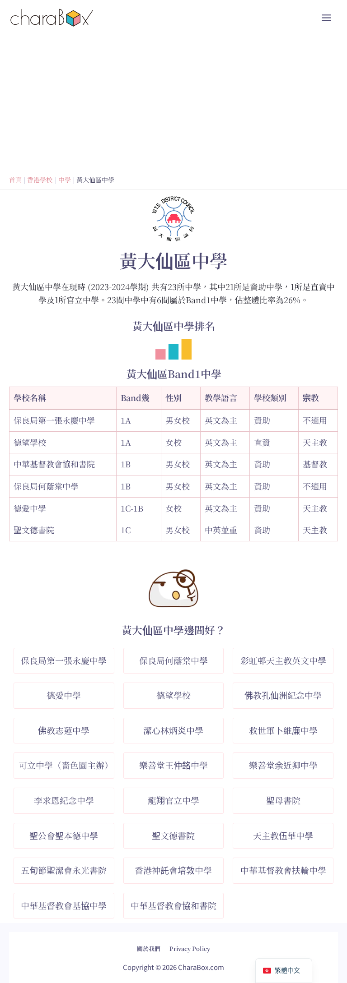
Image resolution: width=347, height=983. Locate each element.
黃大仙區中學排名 (173, 325)
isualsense (193, 941)
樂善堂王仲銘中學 (173, 765)
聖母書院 (283, 800)
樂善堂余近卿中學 (283, 765)
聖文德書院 (34, 529)
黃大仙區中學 (173, 260)
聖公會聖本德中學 (63, 835)
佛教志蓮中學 (63, 730)
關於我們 (148, 948)
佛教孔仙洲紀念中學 (283, 695)
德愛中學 (30, 508)
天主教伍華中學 (283, 835)
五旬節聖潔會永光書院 (64, 870)
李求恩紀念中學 (64, 800)
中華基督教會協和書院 (54, 464)
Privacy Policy (189, 948)
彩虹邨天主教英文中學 (283, 660)
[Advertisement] (173, 103)
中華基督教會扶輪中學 (283, 870)
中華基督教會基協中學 (64, 905)
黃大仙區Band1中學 (173, 373)
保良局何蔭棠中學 (46, 486)
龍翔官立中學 (173, 800)
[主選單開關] (326, 17)
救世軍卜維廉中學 (283, 730)
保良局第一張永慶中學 (54, 420)
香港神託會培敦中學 (173, 870)
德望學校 (30, 442)
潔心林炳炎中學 (173, 730)
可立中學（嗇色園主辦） (66, 765)
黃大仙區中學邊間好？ (173, 630)
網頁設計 (150, 941)
